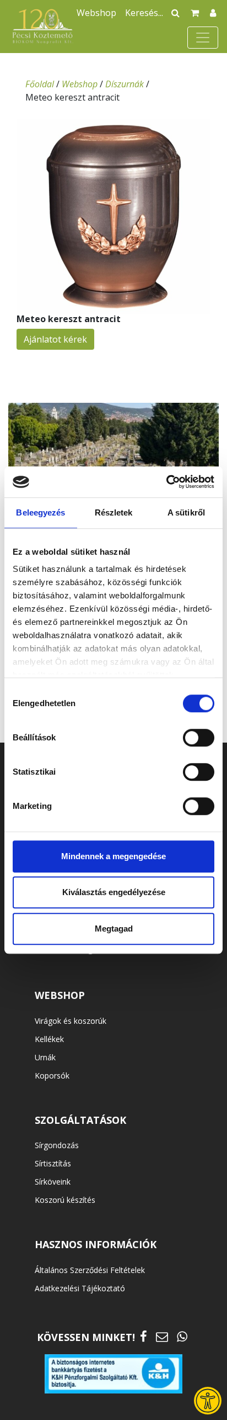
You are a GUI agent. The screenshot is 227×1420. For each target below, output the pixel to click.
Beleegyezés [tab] (40, 512)
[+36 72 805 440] (182, 1336)
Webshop (96, 13)
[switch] (198, 737)
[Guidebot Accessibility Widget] (207, 1400)
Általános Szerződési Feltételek (90, 1270)
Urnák (45, 1057)
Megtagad (114, 928)
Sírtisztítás (53, 1163)
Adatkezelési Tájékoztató (80, 1288)
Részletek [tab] (114, 512)
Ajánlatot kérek (55, 339)
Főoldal (39, 84)
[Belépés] (213, 12)
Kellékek (49, 1039)
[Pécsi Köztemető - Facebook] (143, 1336)
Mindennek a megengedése (113, 856)
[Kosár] (195, 12)
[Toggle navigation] (202, 38)
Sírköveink (53, 1181)
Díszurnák (124, 84)
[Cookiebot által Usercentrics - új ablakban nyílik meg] (166, 482)
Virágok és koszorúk (70, 1021)
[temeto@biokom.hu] (162, 1336)
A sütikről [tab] (186, 512)
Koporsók (52, 1075)
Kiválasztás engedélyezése (113, 892)
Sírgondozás (57, 1145)
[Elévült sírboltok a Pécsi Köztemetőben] (113, 465)
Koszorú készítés (65, 1200)
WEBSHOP (60, 995)
